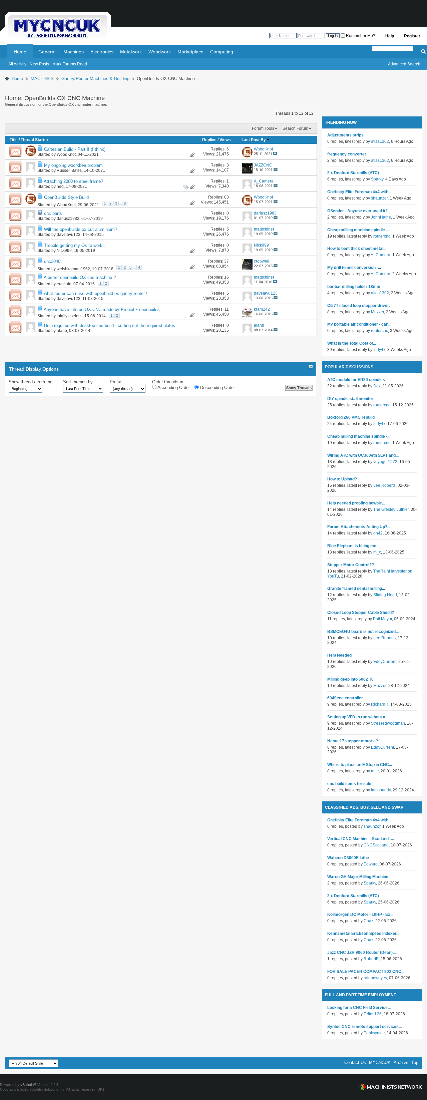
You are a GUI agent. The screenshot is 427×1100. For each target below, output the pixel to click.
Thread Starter (34, 139)
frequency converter (346, 154)
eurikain (64, 284)
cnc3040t (53, 261)
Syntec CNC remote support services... (364, 1026)
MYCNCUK (380, 1062)
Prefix (115, 381)
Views (225, 139)
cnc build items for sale (349, 783)
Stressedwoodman (388, 723)
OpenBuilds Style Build (66, 197)
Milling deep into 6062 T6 (350, 679)
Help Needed (339, 655)
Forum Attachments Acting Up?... (358, 526)
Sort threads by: (78, 381)
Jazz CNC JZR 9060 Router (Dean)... (361, 952)
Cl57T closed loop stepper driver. (358, 305)
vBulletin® (28, 1085)
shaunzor (379, 198)
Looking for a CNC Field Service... (359, 1007)
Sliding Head (385, 595)
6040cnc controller (345, 698)
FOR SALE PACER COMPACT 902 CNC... (365, 971)
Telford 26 (373, 1014)
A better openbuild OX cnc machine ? (80, 277)
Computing (221, 51)
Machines (73, 51)
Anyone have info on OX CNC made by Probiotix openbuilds (102, 309)
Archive (401, 1062)
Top (414, 1062)
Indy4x (379, 349)
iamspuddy (381, 790)
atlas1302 (380, 141)
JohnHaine (381, 217)
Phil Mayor (382, 619)
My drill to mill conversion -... (354, 267)
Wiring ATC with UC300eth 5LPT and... (363, 455)
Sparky (377, 179)
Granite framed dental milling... (356, 588)
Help (389, 36)
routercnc (381, 236)
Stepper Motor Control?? (350, 565)
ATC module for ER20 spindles (356, 379)
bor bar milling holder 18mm (353, 286)
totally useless (69, 316)
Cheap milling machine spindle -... (358, 230)
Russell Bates (69, 170)
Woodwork (159, 51)
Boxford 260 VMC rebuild (351, 417)
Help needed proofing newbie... (356, 503)
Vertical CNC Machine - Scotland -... (360, 838)
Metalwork (131, 51)
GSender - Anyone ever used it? (357, 211)
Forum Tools (263, 128)
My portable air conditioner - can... (359, 324)
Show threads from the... (32, 381)
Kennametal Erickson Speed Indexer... (363, 933)
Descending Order (217, 387)
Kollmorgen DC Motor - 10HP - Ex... (360, 914)
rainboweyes (375, 978)
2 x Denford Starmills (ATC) (353, 172)
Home (20, 51)
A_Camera (380, 255)
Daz (377, 386)
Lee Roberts (384, 485)
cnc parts (53, 213)
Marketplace (190, 51)
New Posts (39, 64)
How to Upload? (342, 479)
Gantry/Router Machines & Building (95, 78)
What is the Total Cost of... (351, 343)
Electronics (101, 51)
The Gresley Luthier (391, 509)
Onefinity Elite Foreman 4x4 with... (359, 192)
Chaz (368, 921)
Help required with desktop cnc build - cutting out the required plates (109, 325)
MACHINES (42, 78)
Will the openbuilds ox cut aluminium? (80, 229)
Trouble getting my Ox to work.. (74, 245)
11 (227, 309)
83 (226, 197)
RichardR (379, 704)
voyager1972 (385, 461)
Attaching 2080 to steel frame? (73, 181)
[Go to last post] (275, 154)
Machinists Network (390, 1087)
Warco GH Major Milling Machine (357, 876)
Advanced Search (404, 64)
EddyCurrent (384, 661)
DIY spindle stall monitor (350, 398)
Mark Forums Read (69, 64)
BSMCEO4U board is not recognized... (363, 631)
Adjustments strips (345, 135)
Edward (371, 864)
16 (226, 277)
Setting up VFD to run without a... (357, 717)
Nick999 (64, 250)
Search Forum (295, 128)
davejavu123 (68, 234)
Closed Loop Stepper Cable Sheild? (360, 612)
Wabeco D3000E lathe (348, 857)
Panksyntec (374, 1033)
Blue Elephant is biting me (351, 545)
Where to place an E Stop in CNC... (359, 764)
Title (14, 139)
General (46, 51)
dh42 (378, 533)
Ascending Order (173, 387)
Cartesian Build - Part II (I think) (74, 149)
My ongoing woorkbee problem (73, 165)
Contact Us (355, 1062)
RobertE (371, 959)
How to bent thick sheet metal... (356, 248)
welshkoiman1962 (73, 269)
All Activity (17, 64)
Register (412, 36)
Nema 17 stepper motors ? (352, 741)
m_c (377, 552)
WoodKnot (66, 154)
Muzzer (377, 312)
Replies (209, 139)
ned (60, 186)
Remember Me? (360, 35)
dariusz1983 (68, 218)
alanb (62, 330)
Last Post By (254, 139)
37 (226, 261)
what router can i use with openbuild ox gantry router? (95, 293)
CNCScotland (376, 845)
